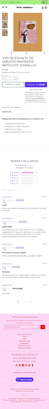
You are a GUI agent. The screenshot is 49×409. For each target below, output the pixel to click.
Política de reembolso (10, 400)
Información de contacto (30, 401)
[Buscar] (6, 7)
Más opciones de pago (36, 89)
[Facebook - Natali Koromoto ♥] (23, 365)
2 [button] (21, 302)
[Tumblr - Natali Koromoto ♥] (32, 365)
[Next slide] (44, 52)
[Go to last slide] (11, 52)
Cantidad (5, 75)
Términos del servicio (39, 400)
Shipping (5, 72)
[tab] (26, 53)
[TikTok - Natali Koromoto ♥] (29, 365)
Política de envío (16, 401)
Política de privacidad (24, 400)
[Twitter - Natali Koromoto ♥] (16, 365)
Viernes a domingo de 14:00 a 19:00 (24, 358)
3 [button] (25, 302)
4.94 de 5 (30, 165)
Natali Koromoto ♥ (19, 398)
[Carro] (46, 7)
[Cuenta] (42, 7)
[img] (7, 197)
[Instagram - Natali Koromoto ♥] (26, 365)
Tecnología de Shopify (33, 398)
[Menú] (3, 7)
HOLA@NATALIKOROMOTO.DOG (24, 372)
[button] (7, 107)
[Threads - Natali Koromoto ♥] (20, 365)
